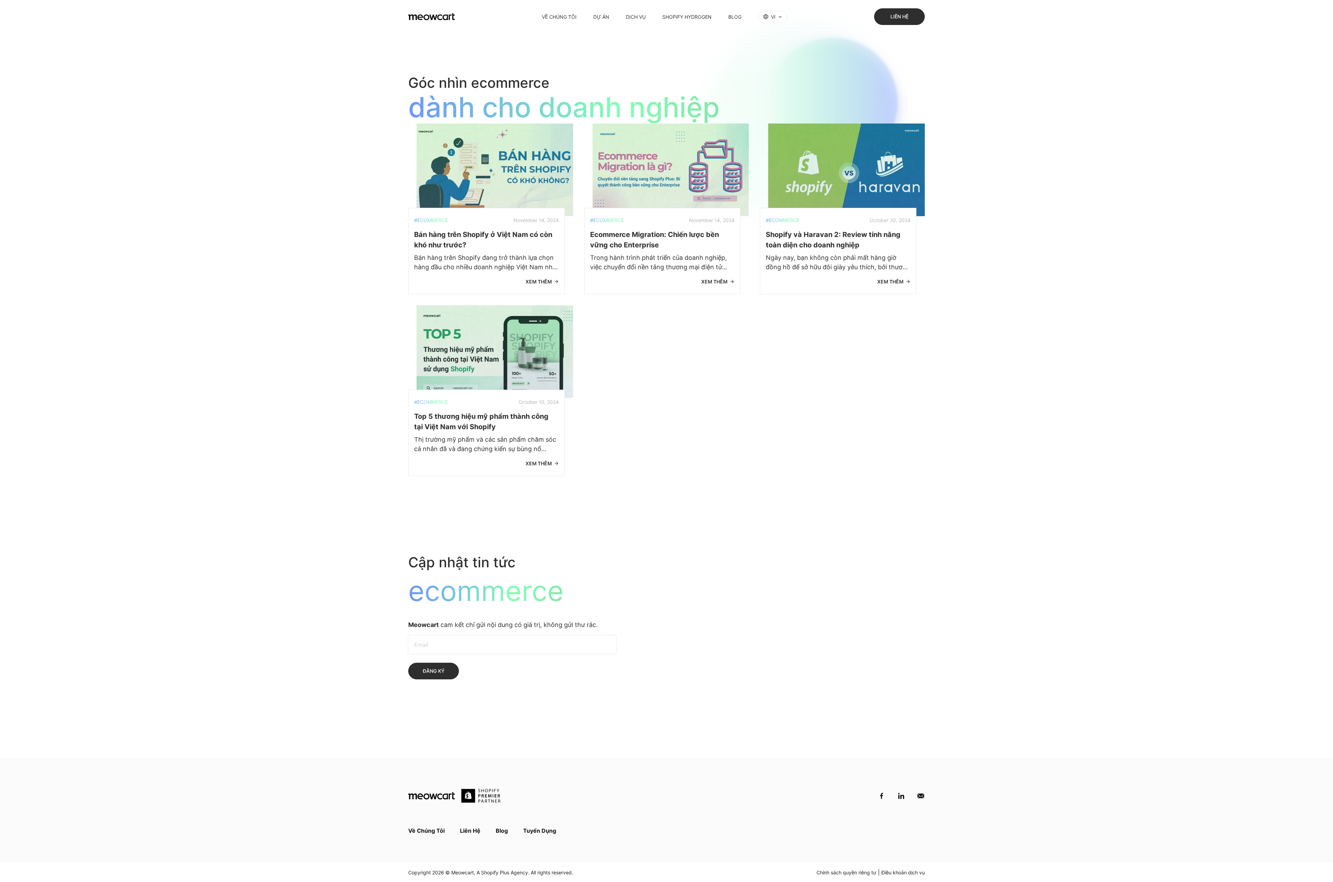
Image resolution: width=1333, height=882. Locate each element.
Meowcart (462, 872)
